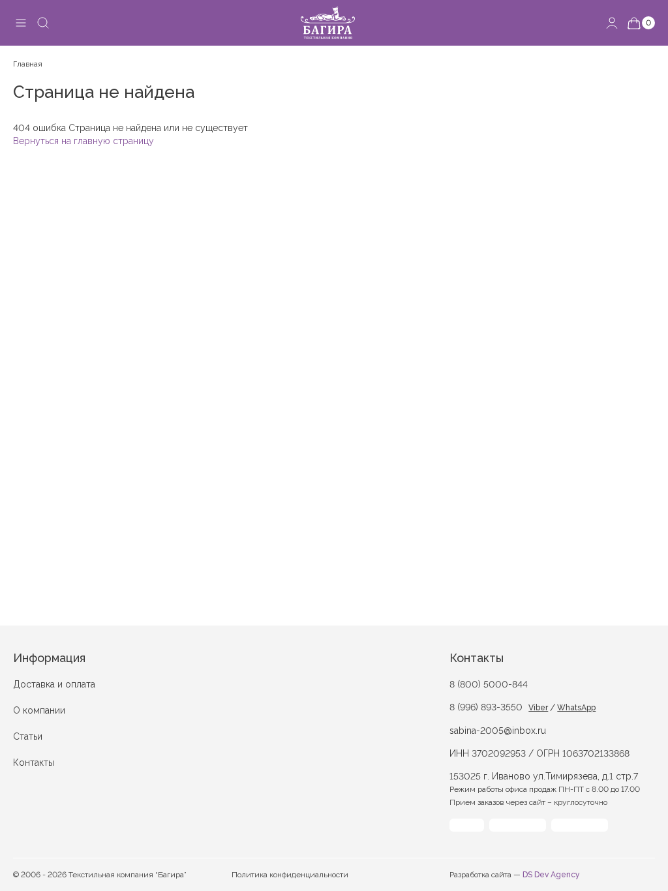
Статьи (27, 736)
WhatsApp (576, 707)
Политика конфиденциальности (290, 874)
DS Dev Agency (551, 874)
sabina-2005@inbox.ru (497, 730)
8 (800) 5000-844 (488, 684)
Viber (538, 707)
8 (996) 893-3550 (486, 707)
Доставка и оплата (54, 684)
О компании (39, 710)
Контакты (33, 762)
